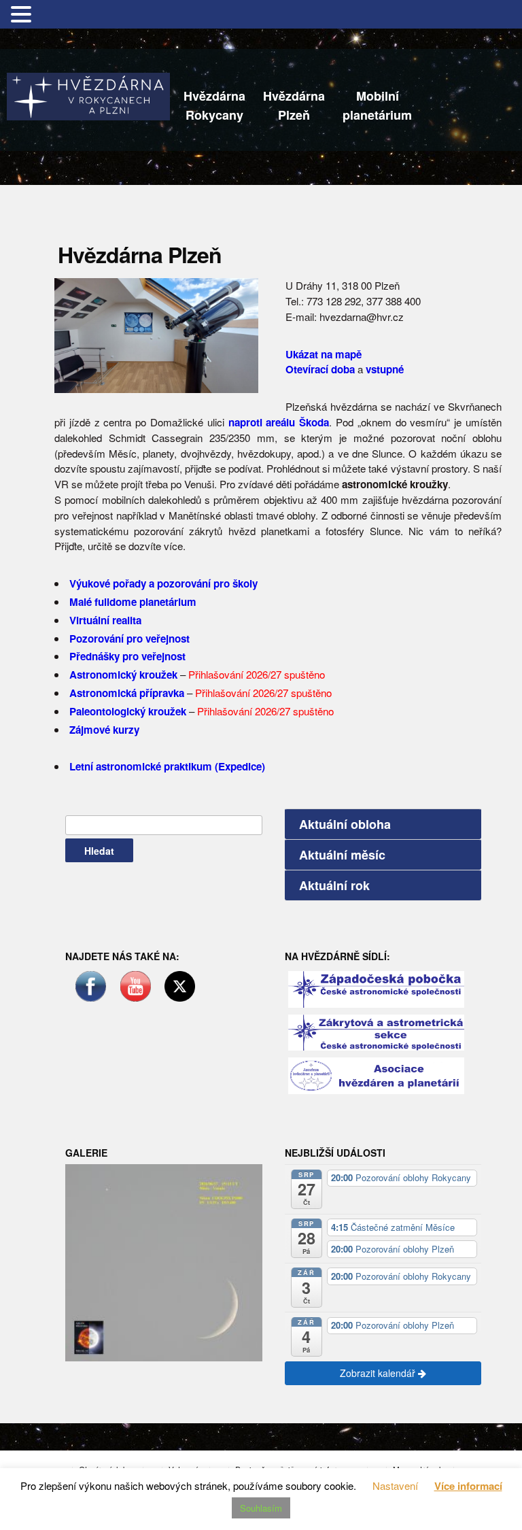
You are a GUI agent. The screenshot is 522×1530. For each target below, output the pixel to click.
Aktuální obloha (345, 824)
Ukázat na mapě (323, 354)
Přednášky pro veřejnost (127, 656)
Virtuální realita (105, 620)
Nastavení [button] (395, 1485)
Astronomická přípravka (126, 692)
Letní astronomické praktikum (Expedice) (167, 766)
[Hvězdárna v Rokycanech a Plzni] (88, 95)
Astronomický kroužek (123, 674)
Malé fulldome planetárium (132, 601)
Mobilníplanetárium (377, 105)
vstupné (385, 369)
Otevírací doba (320, 369)
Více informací (468, 1485)
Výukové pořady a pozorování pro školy (163, 583)
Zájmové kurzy (104, 729)
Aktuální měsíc (342, 855)
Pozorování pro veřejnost (129, 638)
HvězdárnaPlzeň (294, 105)
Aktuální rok (334, 885)
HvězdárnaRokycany (214, 105)
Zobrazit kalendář (379, 1373)
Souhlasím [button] (261, 1507)
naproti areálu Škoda (279, 422)
